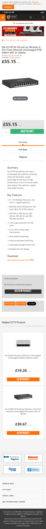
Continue (8, 7)
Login (42, 12)
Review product (23, 291)
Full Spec (23, 150)
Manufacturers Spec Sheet (18, 260)
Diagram (23, 157)
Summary (23, 142)
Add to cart (27, 132)
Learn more (37, 4)
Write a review (15, 57)
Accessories (10, 40)
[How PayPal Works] (12, 458)
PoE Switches (22, 40)
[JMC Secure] (12, 17)
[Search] (30, 17)
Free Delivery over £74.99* (24, 23)
